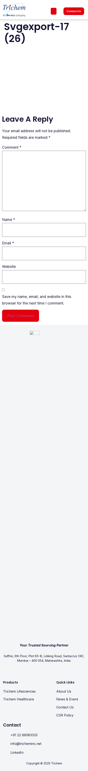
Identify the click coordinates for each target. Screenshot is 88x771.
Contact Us (65, 707)
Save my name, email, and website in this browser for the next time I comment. (36, 299)
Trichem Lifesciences (19, 691)
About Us (63, 691)
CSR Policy (64, 715)
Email (8, 243)
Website (9, 266)
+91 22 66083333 (23, 735)
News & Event (67, 699)
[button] (53, 11)
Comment (11, 147)
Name (8, 219)
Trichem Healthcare (18, 699)
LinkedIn (17, 752)
